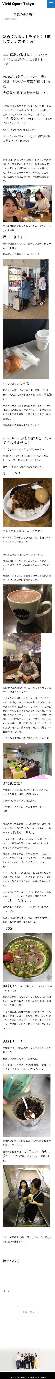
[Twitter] (9, 1291)
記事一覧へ (28, 1312)
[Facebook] (4, 1291)
